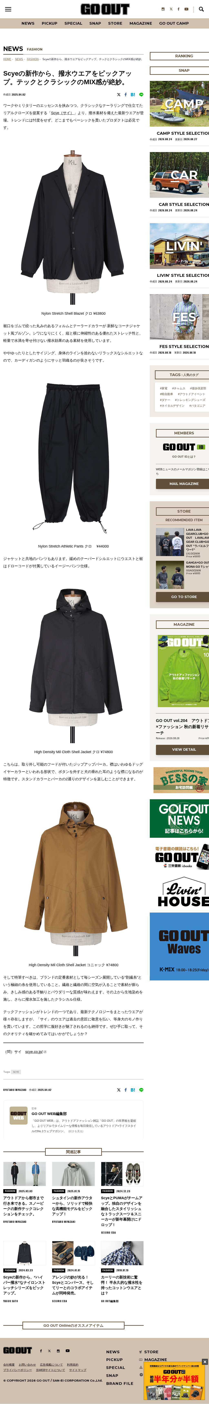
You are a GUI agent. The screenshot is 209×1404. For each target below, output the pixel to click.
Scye (16, 1072)
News (27, 23)
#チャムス (178, 388)
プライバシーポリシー (17, 1370)
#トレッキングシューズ (190, 400)
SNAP (95, 23)
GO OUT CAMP (174, 23)
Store (115, 23)
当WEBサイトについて (50, 1370)
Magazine (140, 23)
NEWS (19, 59)
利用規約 (72, 1364)
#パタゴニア (197, 405)
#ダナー (165, 400)
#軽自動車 (166, 394)
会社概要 (9, 1364)
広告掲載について (51, 1364)
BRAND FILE (119, 1383)
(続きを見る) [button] (75, 1131)
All (13, 18)
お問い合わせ (27, 1364)
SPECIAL (73, 23)
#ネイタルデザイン (172, 405)
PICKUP (49, 23)
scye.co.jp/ (34, 1052)
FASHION (34, 49)
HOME (7, 59)
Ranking (192, 18)
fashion (33, 59)
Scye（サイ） (62, 113)
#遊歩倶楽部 (198, 388)
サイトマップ (77, 1370)
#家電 (163, 388)
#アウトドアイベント (191, 394)
